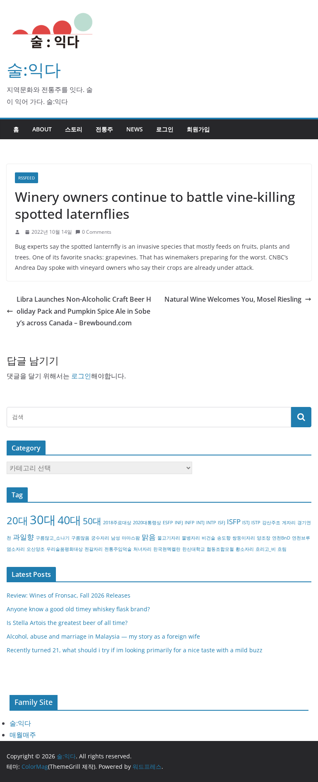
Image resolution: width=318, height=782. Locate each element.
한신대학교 (193, 549)
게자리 (289, 522)
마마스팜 (131, 538)
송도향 (224, 538)
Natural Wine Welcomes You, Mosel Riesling (232, 299)
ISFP (234, 521)
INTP (211, 522)
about (42, 129)
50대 (92, 521)
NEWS (134, 129)
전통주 (104, 129)
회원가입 (198, 129)
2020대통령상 (147, 522)
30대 (43, 519)
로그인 (164, 129)
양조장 (263, 538)
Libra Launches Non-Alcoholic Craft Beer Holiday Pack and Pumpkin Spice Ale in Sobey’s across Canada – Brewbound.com (84, 311)
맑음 (149, 537)
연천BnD (281, 538)
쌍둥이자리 (243, 538)
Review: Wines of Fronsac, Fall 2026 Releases (68, 595)
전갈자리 (93, 549)
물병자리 (191, 538)
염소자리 (16, 549)
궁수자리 (100, 538)
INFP (190, 522)
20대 (17, 520)
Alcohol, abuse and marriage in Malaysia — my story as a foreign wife (103, 636)
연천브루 (301, 538)
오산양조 (35, 549)
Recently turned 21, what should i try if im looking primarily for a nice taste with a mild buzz (135, 650)
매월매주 (23, 734)
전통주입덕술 (118, 549)
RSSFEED (26, 178)
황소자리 (245, 549)
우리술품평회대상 (64, 549)
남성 (115, 538)
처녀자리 (142, 549)
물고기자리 (168, 538)
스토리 (73, 129)
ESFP (168, 522)
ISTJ (246, 522)
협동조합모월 (220, 549)
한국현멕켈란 (167, 549)
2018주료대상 (117, 522)
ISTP (255, 522)
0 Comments (96, 231)
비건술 (208, 538)
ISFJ (221, 522)
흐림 (282, 549)
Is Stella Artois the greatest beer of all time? (67, 623)
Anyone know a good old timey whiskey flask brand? (78, 609)
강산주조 (271, 522)
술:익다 (34, 69)
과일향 (23, 537)
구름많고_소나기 (53, 538)
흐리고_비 (265, 549)
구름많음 (80, 538)
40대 (69, 520)
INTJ (200, 522)
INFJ (179, 522)
